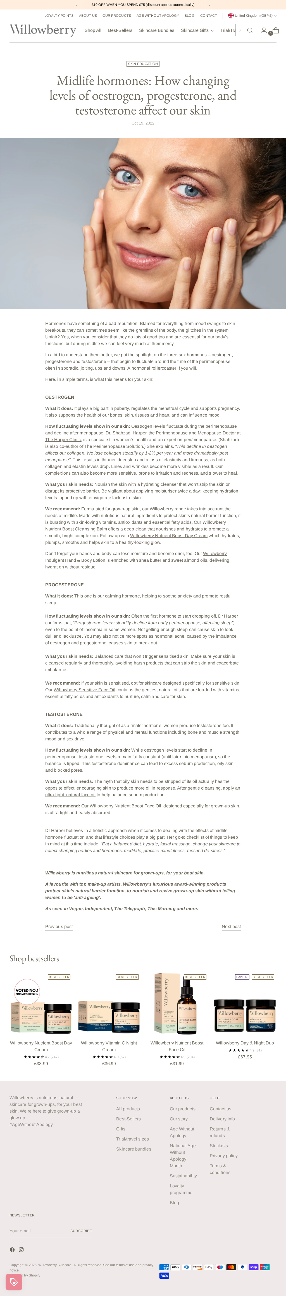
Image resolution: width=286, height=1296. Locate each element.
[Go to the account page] (261, 30)
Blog (174, 1202)
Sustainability (183, 1175)
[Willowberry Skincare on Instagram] (21, 1250)
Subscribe (81, 1231)
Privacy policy (224, 1155)
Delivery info (222, 1118)
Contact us (220, 1108)
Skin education (143, 64)
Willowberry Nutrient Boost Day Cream (169, 535)
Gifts (120, 1129)
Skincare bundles (133, 1149)
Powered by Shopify (24, 1275)
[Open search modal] (250, 30)
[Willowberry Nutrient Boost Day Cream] (41, 1003)
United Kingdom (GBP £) (254, 16)
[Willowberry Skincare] (43, 30)
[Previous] (76, 4)
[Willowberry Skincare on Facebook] (12, 1250)
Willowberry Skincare (55, 1265)
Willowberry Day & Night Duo (245, 1043)
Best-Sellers (128, 1118)
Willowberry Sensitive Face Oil (84, 689)
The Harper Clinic (63, 439)
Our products (183, 1108)
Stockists (219, 1145)
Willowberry (161, 508)
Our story (179, 1118)
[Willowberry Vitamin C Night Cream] (108, 1003)
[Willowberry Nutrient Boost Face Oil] (177, 1003)
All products (128, 1108)
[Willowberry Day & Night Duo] (245, 1003)
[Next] (209, 4)
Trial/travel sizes (132, 1139)
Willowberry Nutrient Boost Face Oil (125, 806)
